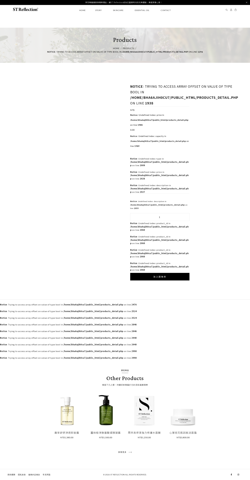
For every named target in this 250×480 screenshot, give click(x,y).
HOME (82, 10)
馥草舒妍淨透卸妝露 (67, 416)
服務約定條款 (34, 474)
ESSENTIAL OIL (142, 10)
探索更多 (122, 452)
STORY (98, 10)
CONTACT (166, 10)
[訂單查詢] (227, 9)
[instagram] (239, 474)
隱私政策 (22, 474)
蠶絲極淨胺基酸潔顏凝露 (106, 416)
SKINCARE (118, 10)
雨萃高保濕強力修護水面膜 (144, 416)
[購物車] (236, 9)
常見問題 (47, 474)
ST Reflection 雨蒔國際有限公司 (25, 9)
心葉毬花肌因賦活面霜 (183, 416)
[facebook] (232, 474)
